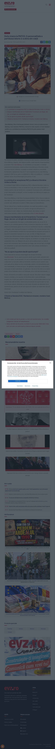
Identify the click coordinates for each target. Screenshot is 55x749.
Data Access (27, 385)
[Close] (50, 363)
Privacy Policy (35, 385)
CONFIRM (17, 381)
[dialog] (27, 374)
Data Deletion (20, 385)
